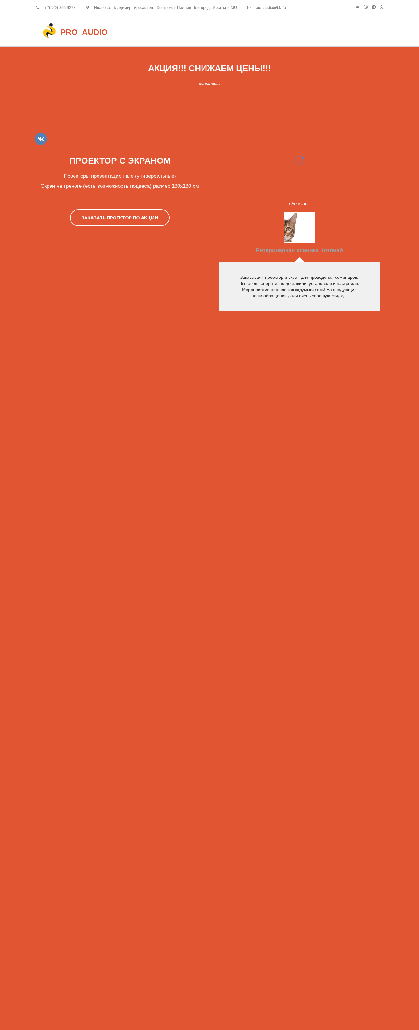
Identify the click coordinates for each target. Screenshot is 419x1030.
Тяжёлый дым (290, 32)
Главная (210, 32)
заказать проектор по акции (119, 217)
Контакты (335, 32)
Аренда (245, 32)
